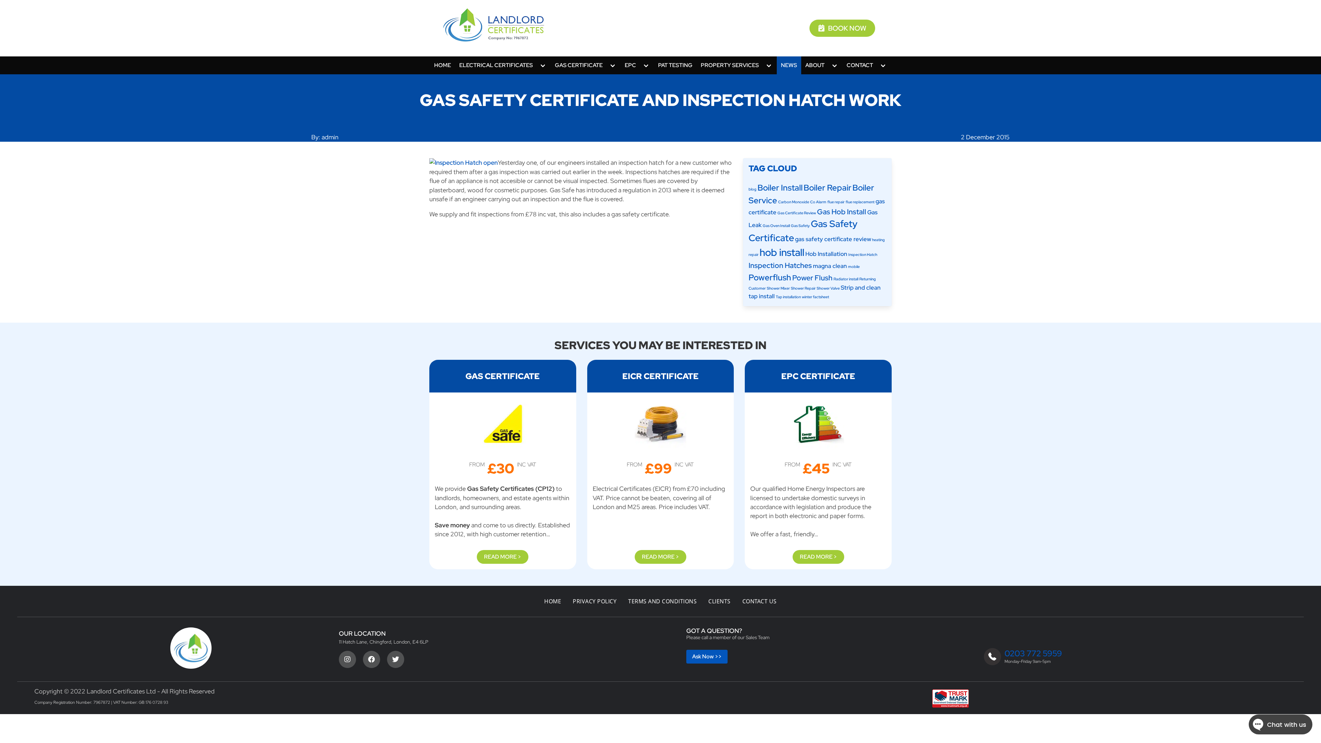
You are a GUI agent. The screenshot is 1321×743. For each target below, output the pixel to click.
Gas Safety (800, 225)
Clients (719, 601)
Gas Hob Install (841, 211)
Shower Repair (803, 288)
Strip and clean (861, 287)
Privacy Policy (594, 601)
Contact (860, 65)
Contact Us (759, 601)
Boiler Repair (827, 187)
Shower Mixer (778, 288)
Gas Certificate (579, 65)
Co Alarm (818, 202)
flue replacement (860, 202)
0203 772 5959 (1033, 653)
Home (442, 65)
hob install (782, 252)
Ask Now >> (707, 656)
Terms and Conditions (662, 601)
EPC (630, 65)
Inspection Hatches (780, 265)
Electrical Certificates (496, 65)
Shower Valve (828, 288)
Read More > (502, 556)
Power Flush (812, 277)
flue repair (836, 202)
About (815, 65)
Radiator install (846, 279)
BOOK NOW (847, 28)
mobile (854, 266)
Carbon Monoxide (793, 202)
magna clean (830, 266)
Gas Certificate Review (796, 213)
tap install (762, 296)
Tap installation (788, 296)
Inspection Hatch (862, 254)
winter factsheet (815, 296)
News (789, 65)
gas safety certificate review (833, 239)
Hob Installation (826, 254)
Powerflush (770, 277)
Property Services (730, 65)
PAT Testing (675, 65)
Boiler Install (780, 187)
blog (752, 189)
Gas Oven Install (776, 225)
